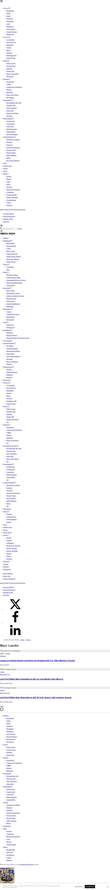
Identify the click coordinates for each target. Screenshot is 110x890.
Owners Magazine (9, 579)
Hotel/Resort (10, 317)
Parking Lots (10, 327)
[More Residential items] (12, 241)
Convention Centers (12, 314)
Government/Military (13, 356)
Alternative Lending (13, 139)
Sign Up (7, 209)
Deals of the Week (12, 74)
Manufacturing (11, 298)
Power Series (7, 532)
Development (7, 118)
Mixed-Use (10, 34)
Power (5, 171)
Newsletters (7, 569)
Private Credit (11, 150)
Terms (22, 640)
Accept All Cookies (90, 886)
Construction (10, 124)
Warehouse (10, 306)
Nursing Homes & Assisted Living (17, 338)
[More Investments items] (12, 100)
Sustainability (11, 132)
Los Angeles (10, 40)
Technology (7, 509)
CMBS (8, 84)
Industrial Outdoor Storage (15, 296)
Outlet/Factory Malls (13, 277)
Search (19, 228)
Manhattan (9, 45)
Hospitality (10, 21)
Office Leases (10, 63)
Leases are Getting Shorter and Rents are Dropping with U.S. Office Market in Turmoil (37, 660)
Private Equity (11, 153)
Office (8, 13)
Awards (8, 176)
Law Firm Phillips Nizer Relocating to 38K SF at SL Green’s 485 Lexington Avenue (36, 697)
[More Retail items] (8, 272)
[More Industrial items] (11, 288)
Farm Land (10, 325)
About (5, 847)
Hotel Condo (10, 251)
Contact (5, 564)
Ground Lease (11, 66)
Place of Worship (12, 362)
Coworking (10, 267)
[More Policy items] (8, 511)
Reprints (6, 567)
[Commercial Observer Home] (7, 4)
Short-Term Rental (12, 259)
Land (8, 24)
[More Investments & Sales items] (18, 446)
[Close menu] (1, 231)
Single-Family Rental (13, 256)
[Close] (107, 886)
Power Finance (8, 573)
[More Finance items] (9, 79)
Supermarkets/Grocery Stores (16, 280)
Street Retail (10, 285)
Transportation (11, 200)
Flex (7, 270)
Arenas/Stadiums (12, 348)
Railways (9, 377)
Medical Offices (11, 335)
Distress (9, 90)
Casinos (9, 312)
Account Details (8, 214)
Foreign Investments (13, 147)
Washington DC (11, 55)
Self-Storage (10, 301)
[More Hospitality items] (12, 309)
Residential (10, 11)
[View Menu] (1, 1)
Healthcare (10, 26)
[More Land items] (8, 322)
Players (8, 179)
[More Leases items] (9, 61)
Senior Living (10, 262)
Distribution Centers (13, 293)
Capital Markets (8, 137)
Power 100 (6, 576)
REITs (8, 158)
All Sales (9, 116)
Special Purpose (11, 32)
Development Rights (13, 351)
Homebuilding (11, 246)
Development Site (12, 776)
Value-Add (9, 111)
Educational (10, 354)
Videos (8, 203)
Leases (5, 61)
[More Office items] (8, 264)
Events (5, 168)
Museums (9, 359)
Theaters (9, 364)
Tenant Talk (10, 71)
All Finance (10, 97)
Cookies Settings (78, 886)
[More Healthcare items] (11, 330)
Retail (8, 16)
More (5, 174)
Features (9, 187)
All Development (12, 134)
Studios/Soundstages (13, 304)
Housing (9, 514)
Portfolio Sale (11, 105)
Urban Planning (11, 519)
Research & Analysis (13, 189)
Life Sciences (10, 29)
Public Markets (11, 155)
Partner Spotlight (12, 197)
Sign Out (22, 209)
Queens (8, 47)
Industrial (9, 19)
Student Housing (11, 254)
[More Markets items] (10, 37)
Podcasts (9, 205)
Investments (7, 100)
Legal (8, 182)
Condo (8, 248)
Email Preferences (9, 216)
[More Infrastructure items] (13, 367)
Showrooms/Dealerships (14, 283)
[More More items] (8, 174)
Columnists (10, 192)
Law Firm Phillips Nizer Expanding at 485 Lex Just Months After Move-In (31, 679)
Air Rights (9, 346)
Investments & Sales (10, 446)
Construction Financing (14, 87)
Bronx (8, 50)
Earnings (9, 142)
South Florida (10, 58)
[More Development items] (13, 119)
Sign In (2, 209)
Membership (10, 850)
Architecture (10, 121)
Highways (9, 375)
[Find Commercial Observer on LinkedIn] (15, 635)
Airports (9, 369)
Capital (5, 802)
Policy (8, 184)
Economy (9, 145)
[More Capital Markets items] (15, 137)
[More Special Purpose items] (15, 343)
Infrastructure (7, 367)
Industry (6, 238)
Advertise (6, 561)
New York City (11, 42)
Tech (4, 163)
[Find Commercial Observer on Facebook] (15, 623)
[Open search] (1, 226)
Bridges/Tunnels (11, 372)
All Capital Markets (12, 160)
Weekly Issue (7, 166)
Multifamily (10, 243)
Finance (5, 79)
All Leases (9, 76)
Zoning (8, 522)
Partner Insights (11, 195)
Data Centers (10, 291)
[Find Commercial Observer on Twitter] (15, 610)
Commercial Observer (26, 864)
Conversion (10, 126)
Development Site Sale (13, 103)
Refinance (9, 92)
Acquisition (10, 82)
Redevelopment (11, 129)
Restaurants (10, 320)
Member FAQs (8, 219)
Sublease (9, 69)
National (9, 53)
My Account (15, 209)
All (7, 422)
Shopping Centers (12, 275)
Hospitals (9, 333)
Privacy (28, 640)
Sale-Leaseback (11, 108)
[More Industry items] (10, 8)
